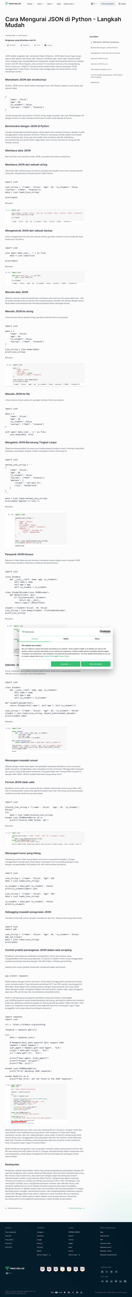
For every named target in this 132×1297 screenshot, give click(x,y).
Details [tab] (66, 639)
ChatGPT (13, 45)
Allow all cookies (96, 664)
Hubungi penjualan (107, 4)
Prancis (70, 1251)
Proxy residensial (10, 1232)
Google (39, 1239)
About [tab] (97, 639)
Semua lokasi (72, 1255)
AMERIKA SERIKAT (74, 1232)
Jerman (71, 1239)
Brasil (70, 1247)
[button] (108, 42)
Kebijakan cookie (105, 1251)
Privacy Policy (63, 656)
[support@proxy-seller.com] (102, 1271)
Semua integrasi (42, 1255)
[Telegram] (116, 1271)
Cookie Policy (49, 656)
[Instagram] (125, 1281)
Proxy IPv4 (8, 1243)
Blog (101, 1232)
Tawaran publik (105, 1243)
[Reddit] (111, 1281)
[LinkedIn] (120, 1281)
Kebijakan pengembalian (108, 1255)
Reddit (39, 1251)
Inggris (70, 1243)
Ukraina (71, 1236)
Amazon (39, 1243)
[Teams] (111, 1271)
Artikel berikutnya (75, 1208)
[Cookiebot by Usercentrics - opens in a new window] (101, 631)
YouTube (40, 1247)
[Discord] (107, 1281)
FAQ (101, 1239)
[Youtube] (116, 1281)
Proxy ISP (8, 1236)
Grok (38, 45)
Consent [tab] (35, 639)
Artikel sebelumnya (15, 1208)
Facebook (40, 1236)
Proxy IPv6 (8, 1247)
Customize (64, 664)
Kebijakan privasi (105, 1247)
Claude (49, 45)
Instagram (40, 1232)
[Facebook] (107, 1271)
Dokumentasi (104, 1236)
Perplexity (26, 45)
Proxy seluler (9, 1239)
